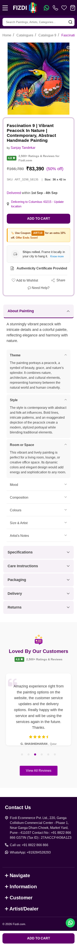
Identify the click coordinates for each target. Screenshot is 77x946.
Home (6, 35)
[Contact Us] (56, 7)
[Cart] (72, 7)
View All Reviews (38, 770)
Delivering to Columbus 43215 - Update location (37, 204)
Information (23, 886)
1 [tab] (22, 755)
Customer (21, 897)
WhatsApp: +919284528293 (30, 852)
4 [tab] (42, 755)
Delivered (14, 193)
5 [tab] (48, 755)
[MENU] (5, 7)
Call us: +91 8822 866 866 (29, 845)
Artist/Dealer (23, 908)
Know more (57, 256)
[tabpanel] (38, 709)
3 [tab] (35, 755)
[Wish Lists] (64, 7)
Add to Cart (38, 218)
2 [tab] (29, 755)
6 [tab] (55, 755)
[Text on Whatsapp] (46, 7)
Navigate (20, 875)
